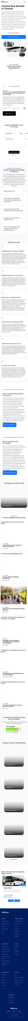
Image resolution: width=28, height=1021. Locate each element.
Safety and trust (5, 929)
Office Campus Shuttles (6, 961)
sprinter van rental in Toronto (12, 447)
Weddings (16, 936)
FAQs (16, 974)
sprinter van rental (7, 466)
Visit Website (8, 897)
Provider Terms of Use (19, 1013)
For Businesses (4, 946)
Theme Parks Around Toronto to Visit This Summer (12, 545)
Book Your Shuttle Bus (9, 425)
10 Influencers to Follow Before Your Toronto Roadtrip (13, 674)
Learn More (14, 155)
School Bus (17, 954)
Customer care (11, 994)
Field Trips (16, 929)
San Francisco (4, 985)
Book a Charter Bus (14, 152)
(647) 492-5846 (8, 895)
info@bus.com (10, 1000)
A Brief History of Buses (19, 980)
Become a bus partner (6, 923)
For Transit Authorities (6, 949)
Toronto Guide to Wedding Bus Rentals (11, 577)
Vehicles (16, 943)
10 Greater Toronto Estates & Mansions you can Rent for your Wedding (11, 642)
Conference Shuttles (18, 921)
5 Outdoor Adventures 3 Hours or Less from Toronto (12, 705)
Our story (3, 926)
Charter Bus (17, 946)
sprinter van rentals (7, 458)
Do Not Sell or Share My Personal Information (14, 1017)
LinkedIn (13, 1011)
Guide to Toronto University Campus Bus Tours (14, 609)
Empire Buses (8, 888)
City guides (5, 543)
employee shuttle (7, 404)
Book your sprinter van (10, 472)
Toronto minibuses (16, 417)
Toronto (5, 639)
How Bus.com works (5, 921)
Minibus (16, 949)
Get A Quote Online (14, 37)
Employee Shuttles (5, 954)
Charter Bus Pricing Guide (19, 977)
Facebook (8, 1011)
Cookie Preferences (14, 1015)
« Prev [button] (10, 900)
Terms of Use (12, 1013)
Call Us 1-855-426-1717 (14, 33)
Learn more (9, 113)
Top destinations (5, 972)
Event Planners (17, 923)
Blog (2, 934)
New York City (4, 982)
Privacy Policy (6, 1013)
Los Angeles (4, 974)
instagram (19, 1011)
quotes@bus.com (11, 997)
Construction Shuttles (6, 951)
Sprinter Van (17, 951)
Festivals (16, 926)
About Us (3, 918)
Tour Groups (17, 934)
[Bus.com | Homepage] (4, 2)
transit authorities (7, 407)
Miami (3, 977)
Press (3, 931)
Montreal (3, 980)
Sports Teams (17, 931)
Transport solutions (19, 918)
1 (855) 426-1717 (11, 1002)
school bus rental (11, 415)
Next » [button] (17, 900)
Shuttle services (5, 943)
